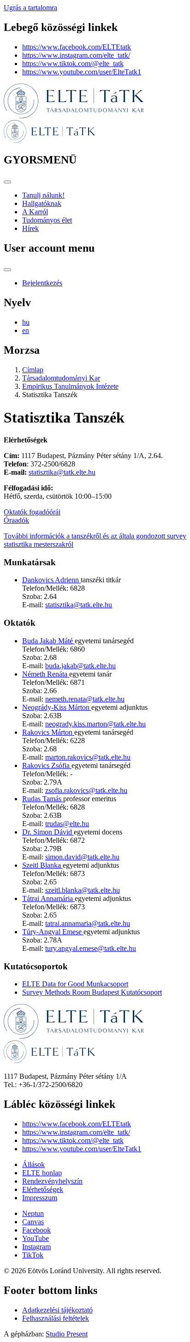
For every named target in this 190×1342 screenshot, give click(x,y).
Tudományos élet (47, 220)
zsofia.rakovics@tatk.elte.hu (86, 790)
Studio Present (67, 1334)
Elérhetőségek (42, 1189)
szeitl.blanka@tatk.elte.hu (82, 890)
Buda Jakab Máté (48, 641)
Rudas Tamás (42, 799)
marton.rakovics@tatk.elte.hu (88, 757)
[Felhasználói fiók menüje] (7, 269)
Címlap (32, 370)
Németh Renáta (45, 674)
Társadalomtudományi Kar (61, 378)
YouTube (35, 1238)
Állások (33, 1164)
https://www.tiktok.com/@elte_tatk (73, 63)
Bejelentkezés (42, 283)
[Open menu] (7, 182)
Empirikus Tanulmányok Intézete (70, 386)
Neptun (33, 1213)
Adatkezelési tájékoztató (57, 1310)
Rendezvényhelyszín (52, 1181)
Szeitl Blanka (42, 865)
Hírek (30, 228)
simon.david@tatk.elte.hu (82, 857)
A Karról (35, 212)
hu (26, 322)
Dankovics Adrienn (51, 580)
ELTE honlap (42, 1173)
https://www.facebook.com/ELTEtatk (76, 47)
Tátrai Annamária (48, 898)
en (25, 330)
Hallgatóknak (41, 203)
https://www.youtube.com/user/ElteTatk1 (81, 72)
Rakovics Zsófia (46, 765)
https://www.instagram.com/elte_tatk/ (76, 55)
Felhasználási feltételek (55, 1318)
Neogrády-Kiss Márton (56, 707)
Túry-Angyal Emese (52, 932)
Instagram (36, 1247)
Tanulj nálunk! (43, 195)
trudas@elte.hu (67, 824)
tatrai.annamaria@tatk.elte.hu (87, 923)
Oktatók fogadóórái (32, 512)
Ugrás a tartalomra (30, 8)
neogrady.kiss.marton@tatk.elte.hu (95, 724)
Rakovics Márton (48, 732)
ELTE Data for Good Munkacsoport (75, 984)
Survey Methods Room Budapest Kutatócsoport (92, 992)
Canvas (33, 1222)
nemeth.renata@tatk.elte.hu (85, 699)
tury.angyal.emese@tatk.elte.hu (90, 948)
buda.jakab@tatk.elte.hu (80, 666)
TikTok (32, 1255)
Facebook (36, 1230)
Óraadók (16, 520)
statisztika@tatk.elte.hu (62, 472)
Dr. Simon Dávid (48, 832)
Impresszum (39, 1198)
